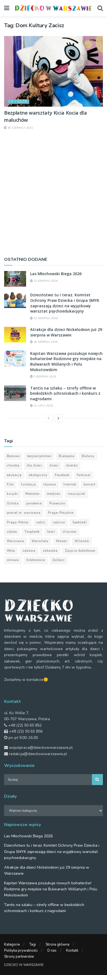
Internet (69, 484)
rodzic (41, 522)
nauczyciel (76, 494)
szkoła (12, 532)
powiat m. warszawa (24, 513)
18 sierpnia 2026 (45, 342)
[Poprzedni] (48, 418)
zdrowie (13, 560)
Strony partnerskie (19, 956)
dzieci (54, 465)
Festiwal (84, 475)
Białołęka (66, 456)
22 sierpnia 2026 (45, 281)
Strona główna (57, 944)
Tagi (32, 944)
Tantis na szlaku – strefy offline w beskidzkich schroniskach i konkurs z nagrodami (65, 393)
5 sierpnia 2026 (44, 377)
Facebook (62, 475)
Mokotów (33, 494)
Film (10, 484)
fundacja (28, 484)
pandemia (34, 503)
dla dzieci (34, 465)
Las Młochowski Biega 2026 (55, 273)
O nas (52, 950)
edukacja (14, 475)
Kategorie (12, 944)
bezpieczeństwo (39, 456)
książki (12, 494)
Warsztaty (40, 541)
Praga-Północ (18, 522)
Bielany (88, 456)
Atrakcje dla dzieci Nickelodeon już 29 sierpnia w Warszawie (66, 332)
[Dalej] (58, 418)
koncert (89, 484)
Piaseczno (57, 503)
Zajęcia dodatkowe (80, 551)
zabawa (28, 551)
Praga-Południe (61, 513)
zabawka (50, 551)
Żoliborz (58, 560)
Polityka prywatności (21, 950)
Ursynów (70, 532)
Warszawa (15, 541)
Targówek (32, 532)
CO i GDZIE (18, 102)
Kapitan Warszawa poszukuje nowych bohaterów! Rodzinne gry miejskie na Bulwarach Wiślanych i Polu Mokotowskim (66, 361)
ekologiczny (38, 475)
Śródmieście (35, 560)
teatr (51, 532)
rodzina (59, 522)
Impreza (49, 484)
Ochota (13, 503)
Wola (11, 551)
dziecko (72, 465)
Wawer (61, 541)
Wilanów (82, 541)
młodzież (53, 494)
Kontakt (72, 950)
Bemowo (13, 456)
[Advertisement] (53, 192)
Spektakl (79, 522)
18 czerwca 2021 (20, 128)
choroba (13, 465)
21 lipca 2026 (43, 406)
